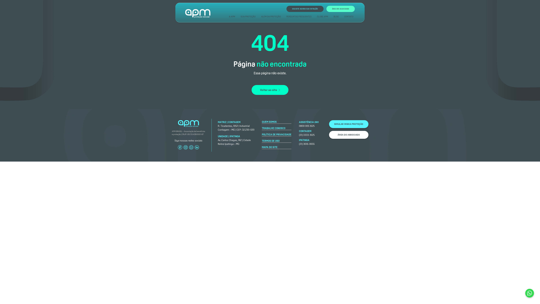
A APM (232, 16)
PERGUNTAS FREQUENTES (298, 16)
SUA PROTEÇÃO (248, 16)
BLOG (336, 16)
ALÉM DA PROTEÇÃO (271, 16)
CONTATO (348, 16)
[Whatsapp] (529, 293)
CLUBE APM (322, 16)
